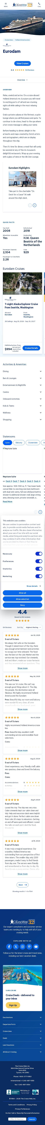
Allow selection (22, 599)
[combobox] (33, 627)
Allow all (22, 592)
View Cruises (22, 63)
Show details (32, 586)
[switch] (38, 561)
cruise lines (9, 40)
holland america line (22, 40)
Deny (22, 605)
